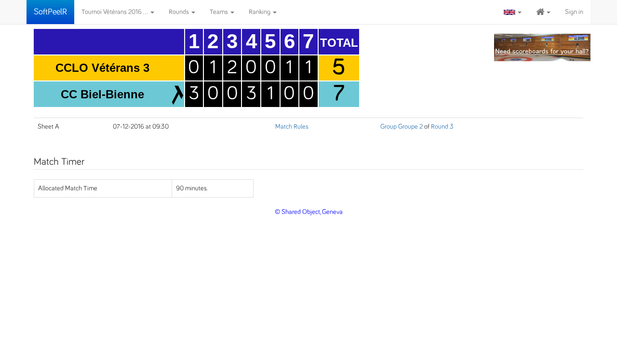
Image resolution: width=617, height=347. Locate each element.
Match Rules (291, 126)
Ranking (260, 12)
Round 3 (442, 126)
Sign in (574, 12)
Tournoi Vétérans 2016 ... (115, 12)
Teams (219, 12)
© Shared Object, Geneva (309, 212)
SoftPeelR (50, 12)
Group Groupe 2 (401, 126)
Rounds (179, 12)
